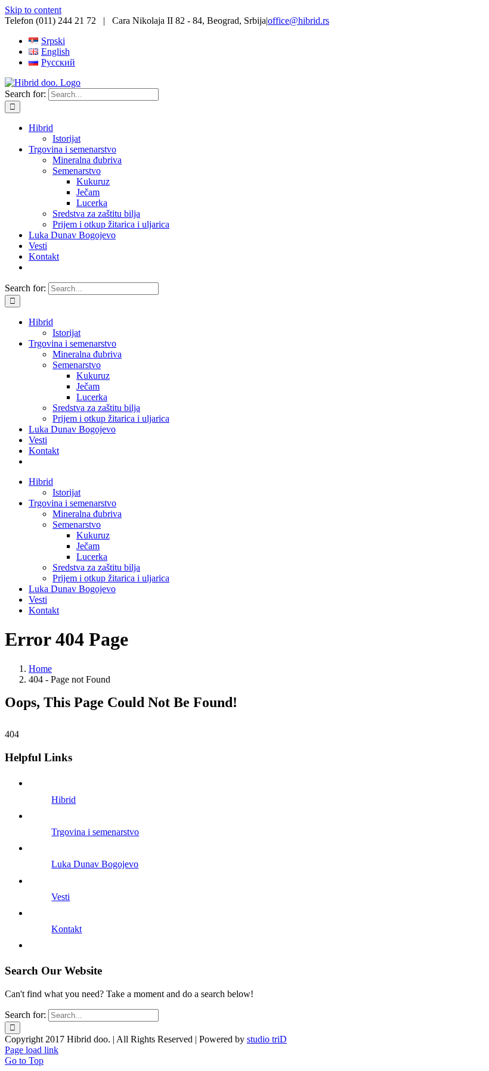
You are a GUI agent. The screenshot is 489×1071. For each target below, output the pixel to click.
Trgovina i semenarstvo (95, 832)
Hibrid (63, 800)
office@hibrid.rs (298, 20)
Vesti (60, 897)
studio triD (267, 1039)
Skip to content (33, 10)
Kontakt (66, 929)
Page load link (31, 1050)
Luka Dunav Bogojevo (94, 864)
